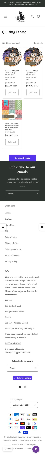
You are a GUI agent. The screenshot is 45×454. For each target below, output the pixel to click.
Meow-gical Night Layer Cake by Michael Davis (32, 73)
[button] (5, 16)
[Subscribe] (37, 194)
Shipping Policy (11, 243)
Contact (8, 219)
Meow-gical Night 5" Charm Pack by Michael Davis (12, 73)
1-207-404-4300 (13, 343)
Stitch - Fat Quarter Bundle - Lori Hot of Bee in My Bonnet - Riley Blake (12, 126)
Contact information (16, 449)
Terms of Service (12, 255)
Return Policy (11, 237)
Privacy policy (37, 440)
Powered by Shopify (10, 440)
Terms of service (17, 444)
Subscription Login (13, 249)
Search (8, 213)
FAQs (7, 231)
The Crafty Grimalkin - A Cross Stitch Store (25, 437)
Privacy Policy (11, 261)
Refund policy (24, 440)
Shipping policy (31, 444)
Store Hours (10, 225)
